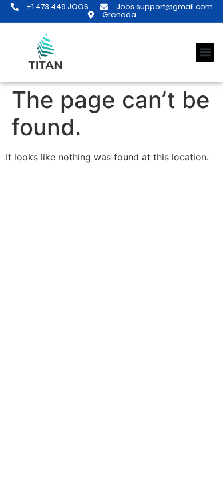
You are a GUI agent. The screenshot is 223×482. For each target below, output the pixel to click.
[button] (205, 52)
